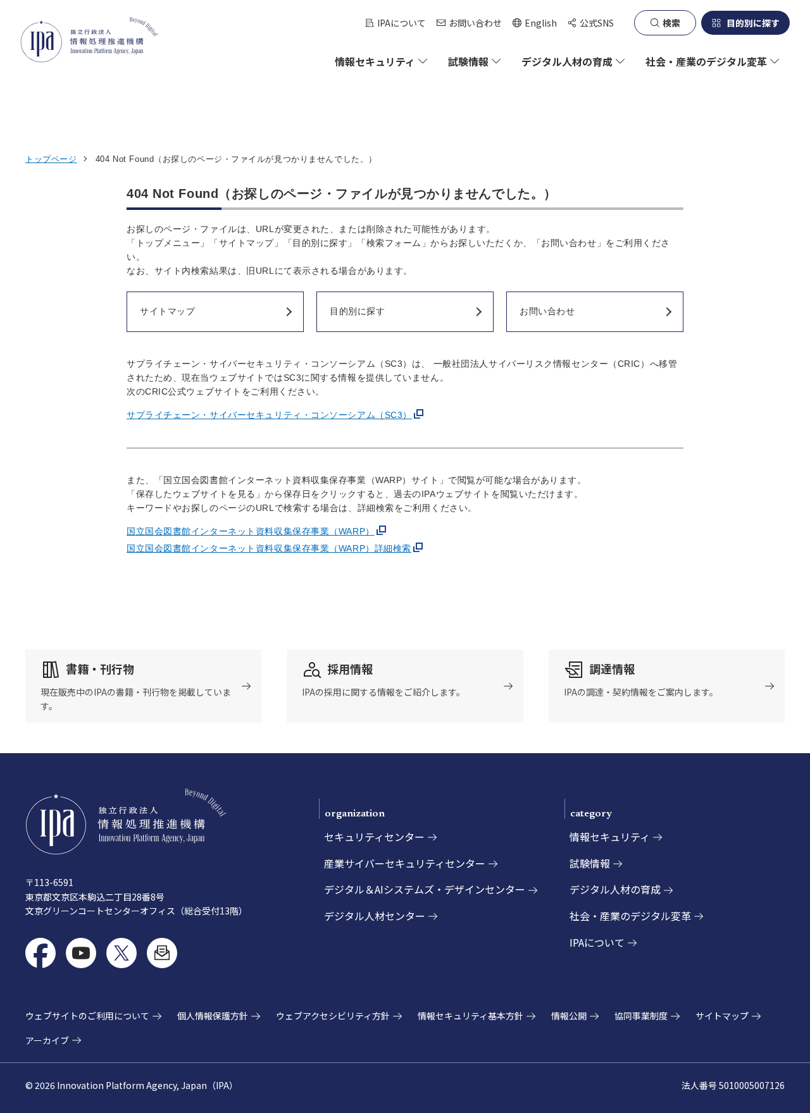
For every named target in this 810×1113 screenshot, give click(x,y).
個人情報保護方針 (212, 1015)
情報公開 (569, 1015)
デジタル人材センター (374, 915)
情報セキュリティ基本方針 (470, 1015)
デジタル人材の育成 (615, 889)
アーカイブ (47, 1040)
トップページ (51, 159)
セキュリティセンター (374, 836)
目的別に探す (753, 22)
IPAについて (401, 22)
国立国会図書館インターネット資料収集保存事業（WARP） (251, 531)
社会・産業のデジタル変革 (630, 915)
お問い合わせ (475, 22)
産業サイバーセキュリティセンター (404, 863)
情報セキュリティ (610, 836)
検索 (671, 22)
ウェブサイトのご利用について (87, 1015)
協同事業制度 (641, 1015)
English (534, 23)
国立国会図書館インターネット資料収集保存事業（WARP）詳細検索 (269, 548)
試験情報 (590, 863)
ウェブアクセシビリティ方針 (333, 1015)
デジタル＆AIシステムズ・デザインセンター (424, 889)
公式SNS (597, 22)
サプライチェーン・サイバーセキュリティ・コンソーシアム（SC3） (269, 415)
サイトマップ (722, 1015)
